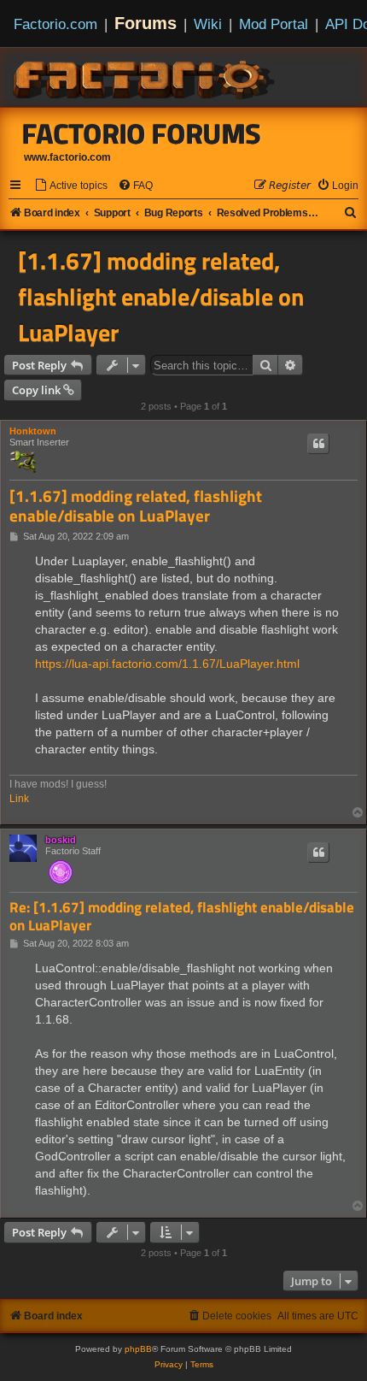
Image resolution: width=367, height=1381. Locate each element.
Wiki (208, 24)
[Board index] (145, 77)
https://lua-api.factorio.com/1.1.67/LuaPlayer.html (167, 663)
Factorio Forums (141, 133)
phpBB (138, 1349)
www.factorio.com (67, 157)
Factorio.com (55, 24)
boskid (60, 840)
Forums (145, 23)
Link (19, 799)
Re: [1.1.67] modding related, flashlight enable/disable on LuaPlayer (181, 916)
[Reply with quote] (318, 444)
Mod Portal (273, 24)
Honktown (32, 431)
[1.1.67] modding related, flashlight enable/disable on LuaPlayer (161, 297)
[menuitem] (71, 186)
